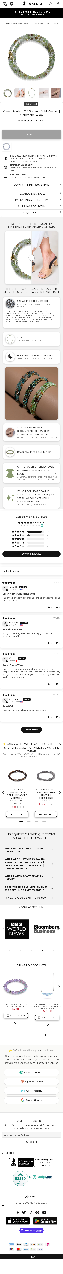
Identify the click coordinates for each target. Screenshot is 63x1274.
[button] (18, 532)
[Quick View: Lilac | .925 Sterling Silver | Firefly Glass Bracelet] (15, 1022)
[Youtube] (44, 1212)
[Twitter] (24, 1212)
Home (8, 23)
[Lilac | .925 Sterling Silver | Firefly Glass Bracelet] (16, 987)
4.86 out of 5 (39, 522)
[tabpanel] (16, 929)
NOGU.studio (31, 3)
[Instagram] (30, 1212)
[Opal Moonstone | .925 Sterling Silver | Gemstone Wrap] (7, 146)
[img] (8, 583)
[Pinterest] (37, 1212)
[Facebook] (18, 1212)
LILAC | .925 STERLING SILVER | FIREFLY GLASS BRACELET (16, 1005)
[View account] (50, 4)
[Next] (57, 55)
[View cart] (58, 4)
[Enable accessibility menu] (11, 4)
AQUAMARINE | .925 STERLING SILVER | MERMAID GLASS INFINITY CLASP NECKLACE (47, 1006)
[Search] (5, 4)
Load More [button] (31, 729)
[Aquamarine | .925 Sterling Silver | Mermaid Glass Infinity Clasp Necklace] (47, 987)
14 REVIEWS (39, 120)
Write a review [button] (31, 554)
